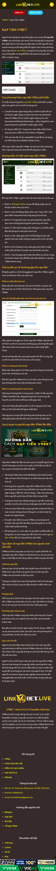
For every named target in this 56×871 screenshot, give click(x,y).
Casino (8, 847)
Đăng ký (8, 812)
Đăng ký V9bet (19, 204)
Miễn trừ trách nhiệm (14, 768)
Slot (6, 856)
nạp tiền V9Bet (31, 102)
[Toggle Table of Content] (20, 90)
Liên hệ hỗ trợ (11, 772)
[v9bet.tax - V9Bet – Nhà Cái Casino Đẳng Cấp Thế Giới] (28, 4)
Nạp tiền (9, 816)
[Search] (52, 4)
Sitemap (8, 777)
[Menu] (4, 4)
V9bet (7, 759)
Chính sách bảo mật (14, 763)
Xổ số (7, 852)
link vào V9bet (19, 50)
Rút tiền (8, 821)
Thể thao (9, 842)
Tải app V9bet (11, 825)
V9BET (5, 20)
